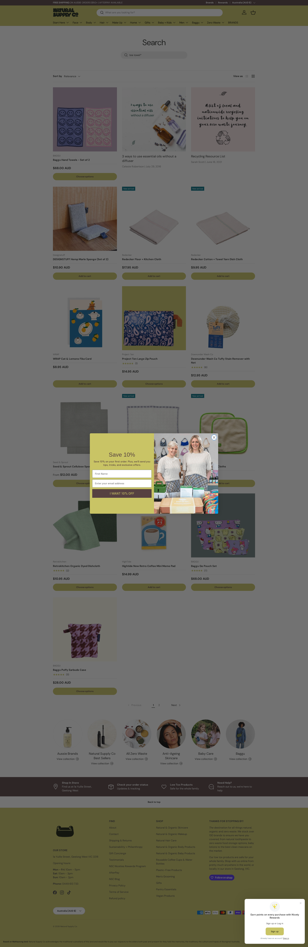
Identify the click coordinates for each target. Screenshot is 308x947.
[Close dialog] (214, 437)
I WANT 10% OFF (122, 493)
